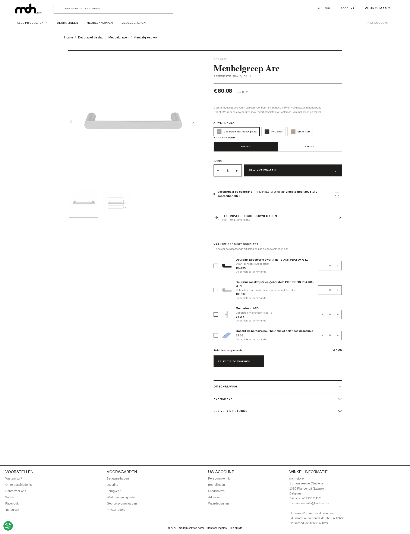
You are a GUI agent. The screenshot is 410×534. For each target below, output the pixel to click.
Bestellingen (216, 484)
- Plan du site (234, 528)
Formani (220, 59)
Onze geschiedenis (18, 484)
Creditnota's (216, 491)
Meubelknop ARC (247, 308)
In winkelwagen (262, 170)
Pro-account (378, 22)
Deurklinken (67, 22)
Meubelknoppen (100, 22)
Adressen (214, 497)
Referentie (223, 76)
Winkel (9, 497)
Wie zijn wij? (13, 478)
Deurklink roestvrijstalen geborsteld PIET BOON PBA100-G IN (275, 284)
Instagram (12, 509)
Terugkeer (114, 491)
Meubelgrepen (134, 22)
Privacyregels (116, 509)
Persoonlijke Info (219, 478)
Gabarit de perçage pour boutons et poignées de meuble (274, 331)
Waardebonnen (218, 503)
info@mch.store (317, 503)
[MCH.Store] (30, 8)
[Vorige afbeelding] (72, 121)
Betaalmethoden (118, 478)
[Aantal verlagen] (218, 170)
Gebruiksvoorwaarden (122, 503)
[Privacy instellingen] (8, 526)
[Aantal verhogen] (236, 170)
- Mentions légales (216, 528)
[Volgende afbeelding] (192, 121)
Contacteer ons (15, 491)
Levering (112, 484)
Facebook (12, 503)
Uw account (221, 472)
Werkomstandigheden (121, 497)
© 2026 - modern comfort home (186, 528)
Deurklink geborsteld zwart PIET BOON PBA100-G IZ (272, 259)
